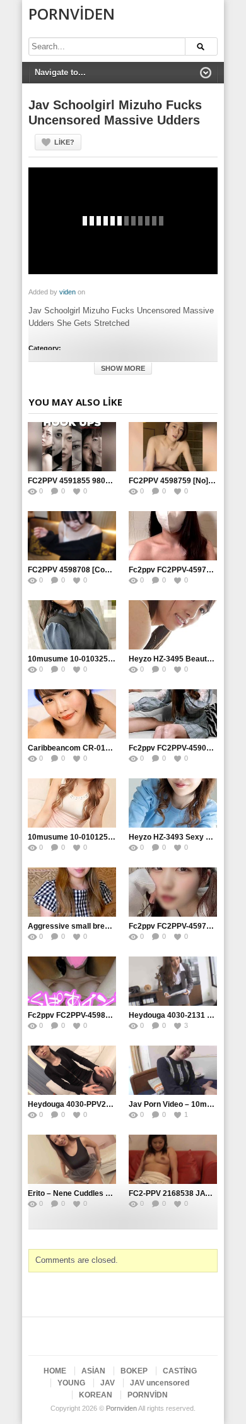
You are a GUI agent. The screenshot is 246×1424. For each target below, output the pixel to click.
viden (67, 292)
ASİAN (93, 1371)
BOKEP (134, 1371)
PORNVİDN (147, 1395)
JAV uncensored (159, 1383)
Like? (64, 142)
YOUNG (71, 1383)
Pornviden (71, 13)
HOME (55, 1371)
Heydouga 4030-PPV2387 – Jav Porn (94, 1104)
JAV (107, 1383)
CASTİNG (180, 1371)
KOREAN (95, 1395)
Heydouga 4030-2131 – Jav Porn (187, 1015)
